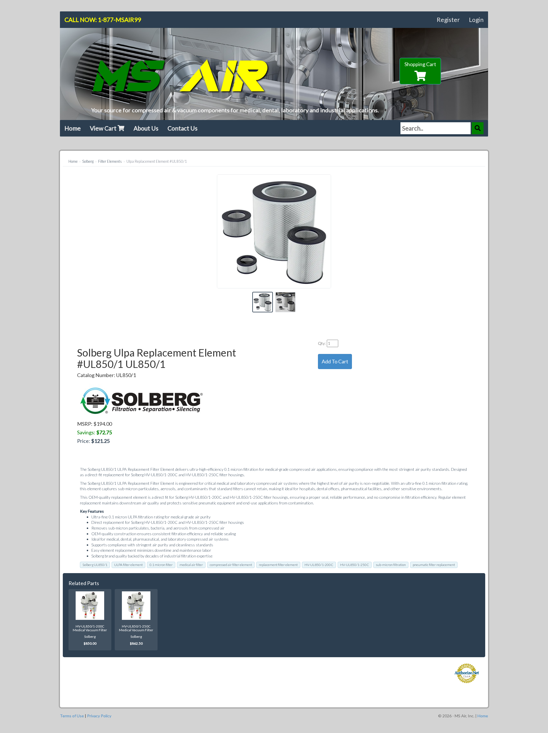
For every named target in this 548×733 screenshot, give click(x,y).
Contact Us (183, 128)
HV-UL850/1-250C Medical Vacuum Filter (136, 628)
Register (448, 19)
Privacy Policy (99, 715)
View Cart (104, 128)
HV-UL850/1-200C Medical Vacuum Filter (90, 628)
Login (476, 19)
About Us (146, 128)
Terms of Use (72, 715)
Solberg (88, 161)
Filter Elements (110, 161)
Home (73, 128)
